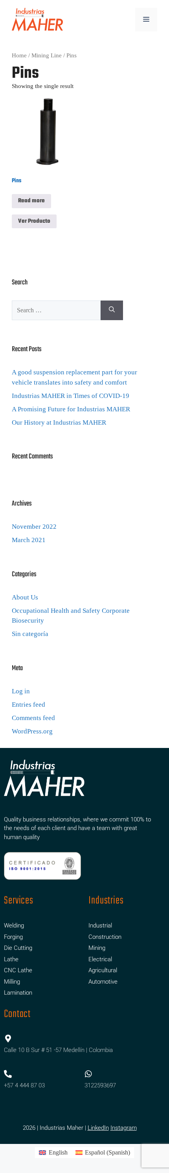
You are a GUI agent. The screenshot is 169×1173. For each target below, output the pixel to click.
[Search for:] (56, 310)
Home (19, 55)
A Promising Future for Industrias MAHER (71, 409)
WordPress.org (32, 731)
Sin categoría (30, 634)
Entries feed (28, 704)
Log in (21, 691)
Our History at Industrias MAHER (59, 422)
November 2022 (34, 526)
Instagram (123, 1127)
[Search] (112, 310)
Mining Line (46, 55)
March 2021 (29, 540)
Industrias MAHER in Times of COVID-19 (70, 396)
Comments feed (33, 718)
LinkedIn (98, 1127)
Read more (31, 200)
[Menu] (146, 19)
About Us (25, 597)
